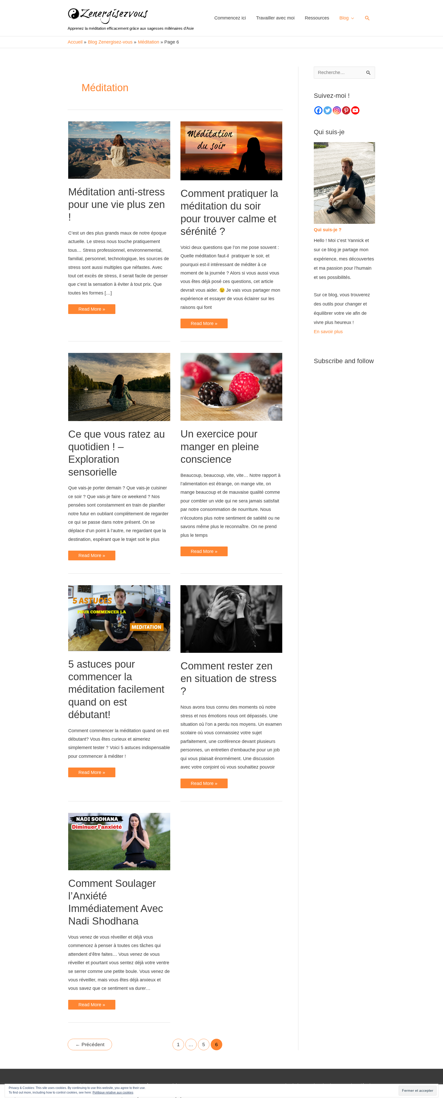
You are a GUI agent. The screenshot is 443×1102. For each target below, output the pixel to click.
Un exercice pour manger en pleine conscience (219, 446)
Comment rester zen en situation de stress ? (228, 678)
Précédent (89, 1044)
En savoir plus (328, 331)
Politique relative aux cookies (113, 1092)
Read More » (91, 310)
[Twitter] (328, 110)
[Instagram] (337, 110)
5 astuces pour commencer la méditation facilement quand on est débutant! (116, 689)
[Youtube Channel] (355, 110)
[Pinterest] (346, 110)
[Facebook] (318, 110)
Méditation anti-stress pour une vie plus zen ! (116, 204)
